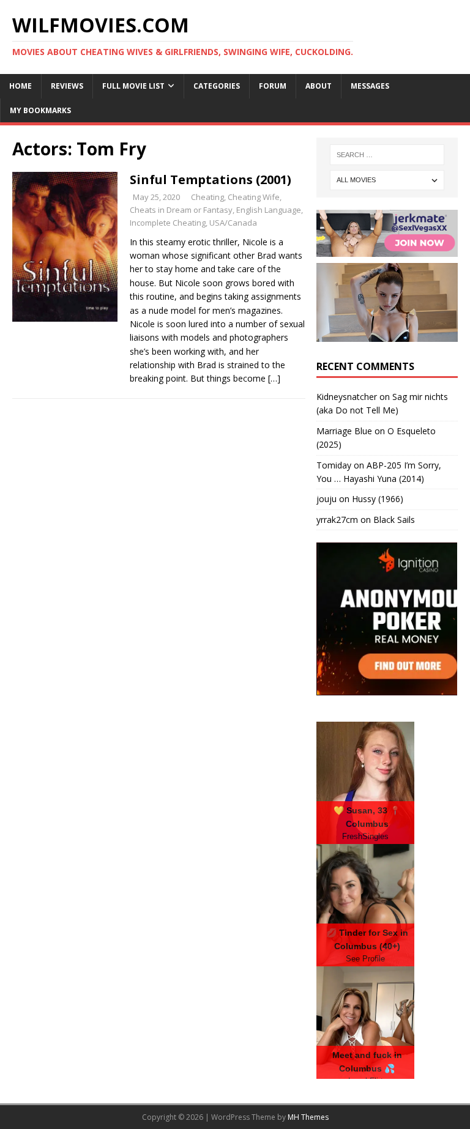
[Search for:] (387, 154)
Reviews (67, 86)
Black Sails (394, 519)
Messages (370, 86)
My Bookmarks (40, 110)
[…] (274, 378)
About (318, 86)
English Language (268, 209)
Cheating (207, 196)
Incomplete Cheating (168, 222)
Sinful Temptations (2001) (210, 179)
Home (20, 86)
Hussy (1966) (377, 499)
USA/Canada (233, 222)
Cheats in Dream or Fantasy (181, 209)
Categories (216, 86)
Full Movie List (133, 86)
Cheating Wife (254, 196)
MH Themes (308, 1117)
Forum (272, 86)
